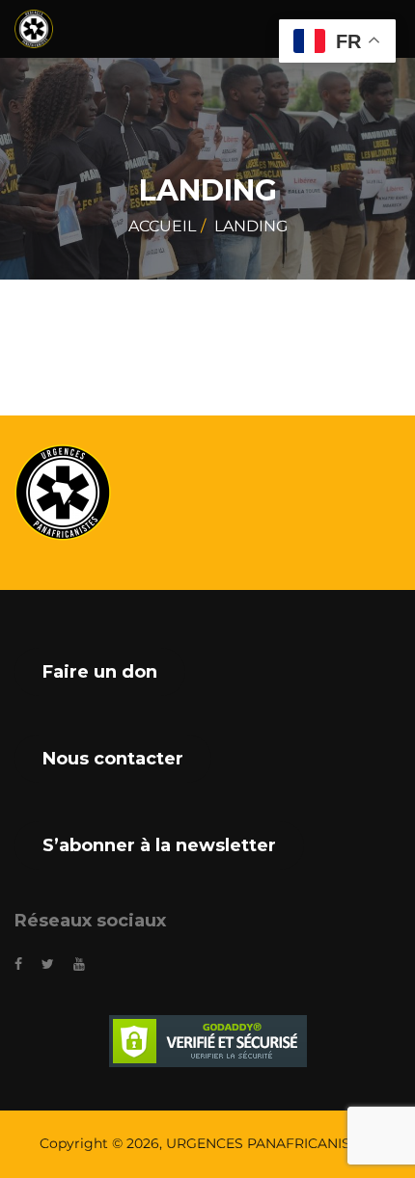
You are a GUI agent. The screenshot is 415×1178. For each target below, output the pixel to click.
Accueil (162, 226)
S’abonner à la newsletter (159, 845)
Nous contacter (112, 758)
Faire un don (99, 672)
